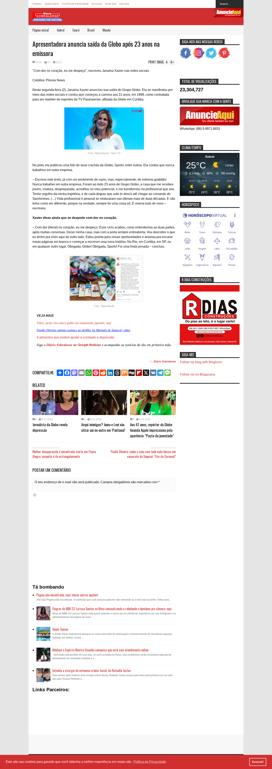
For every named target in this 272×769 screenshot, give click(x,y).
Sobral (61, 30)
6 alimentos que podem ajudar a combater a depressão (75, 337)
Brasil (91, 30)
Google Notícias (89, 345)
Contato (37, 4)
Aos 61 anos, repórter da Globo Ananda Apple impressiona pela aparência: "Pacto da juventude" (152, 430)
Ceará (75, 30)
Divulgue (97, 4)
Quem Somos (52, 4)
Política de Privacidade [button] (149, 761)
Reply (38, 62)
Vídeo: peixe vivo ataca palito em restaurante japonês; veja (74, 323)
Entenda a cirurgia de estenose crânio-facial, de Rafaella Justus (91, 670)
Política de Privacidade (75, 4)
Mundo (107, 30)
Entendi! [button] (258, 761)
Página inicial (40, 30)
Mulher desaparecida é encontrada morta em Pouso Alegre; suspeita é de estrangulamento (64, 454)
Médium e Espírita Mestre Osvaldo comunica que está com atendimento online (100, 650)
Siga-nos (124, 4)
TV (48, 62)
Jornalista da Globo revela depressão (50, 427)
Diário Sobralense (59, 345)
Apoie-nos (110, 4)
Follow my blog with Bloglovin (201, 362)
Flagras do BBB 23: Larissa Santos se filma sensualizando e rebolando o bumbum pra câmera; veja (111, 608)
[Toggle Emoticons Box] (34, 495)
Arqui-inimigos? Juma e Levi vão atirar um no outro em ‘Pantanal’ (103, 427)
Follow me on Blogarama (197, 374)
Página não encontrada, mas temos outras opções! (67, 595)
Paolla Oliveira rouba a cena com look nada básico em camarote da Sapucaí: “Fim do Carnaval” (143, 454)
